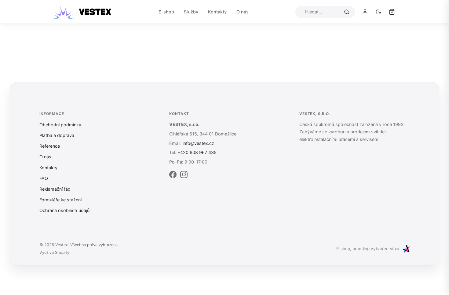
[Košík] (392, 12)
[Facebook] (173, 176)
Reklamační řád (55, 189)
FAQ (43, 178)
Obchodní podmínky (60, 124)
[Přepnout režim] (378, 12)
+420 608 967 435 (197, 152)
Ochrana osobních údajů (64, 210)
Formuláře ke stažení (60, 199)
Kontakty (217, 11)
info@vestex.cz (198, 143)
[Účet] (365, 12)
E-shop (166, 11)
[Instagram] (184, 176)
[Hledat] (346, 11)
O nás (242, 11)
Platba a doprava (56, 135)
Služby (191, 11)
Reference (49, 146)
